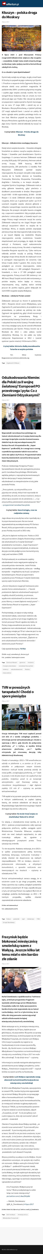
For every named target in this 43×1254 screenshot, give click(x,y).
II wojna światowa (9, 666)
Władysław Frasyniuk (10, 1218)
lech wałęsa (11, 1214)
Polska (27, 669)
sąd (23, 919)
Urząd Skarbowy (9, 922)
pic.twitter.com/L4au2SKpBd (18, 1196)
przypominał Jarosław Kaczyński (16, 505)
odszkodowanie (16, 669)
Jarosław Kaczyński (26, 666)
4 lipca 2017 (5, 22)
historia (31, 662)
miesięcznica (23, 1214)
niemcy (5, 669)
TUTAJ (23, 648)
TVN (38, 919)
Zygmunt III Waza (13, 363)
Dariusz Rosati (12, 662)
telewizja (30, 919)
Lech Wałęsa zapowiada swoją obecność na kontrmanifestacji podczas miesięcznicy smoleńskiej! (22, 1080)
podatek (16, 919)
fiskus (9, 919)
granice (22, 662)
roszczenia (7, 673)
